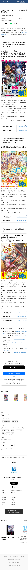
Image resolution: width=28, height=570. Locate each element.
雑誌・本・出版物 (6, 421)
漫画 (3, 433)
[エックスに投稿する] (6, 24)
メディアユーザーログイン (14, 367)
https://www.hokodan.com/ (14, 344)
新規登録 (22, 1)
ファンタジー (19, 430)
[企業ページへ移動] (14, 470)
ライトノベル (15, 427)
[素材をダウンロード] (15, 24)
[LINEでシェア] (11, 24)
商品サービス (5, 415)
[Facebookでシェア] (8, 24)
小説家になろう (5, 430)
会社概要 (5, 556)
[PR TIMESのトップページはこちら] (5, 1)
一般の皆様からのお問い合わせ (14, 565)
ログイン (18, 1)
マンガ (8, 433)
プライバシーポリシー (14, 556)
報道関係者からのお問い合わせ (14, 559)
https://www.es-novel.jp (7, 15)
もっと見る (24, 520)
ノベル (8, 427)
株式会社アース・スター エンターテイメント (14, 477)
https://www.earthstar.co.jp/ (20, 352)
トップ (3, 457)
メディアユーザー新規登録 (14, 373)
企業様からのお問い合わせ (14, 562)
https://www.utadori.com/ (18, 342)
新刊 (13, 433)
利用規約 (22, 556)
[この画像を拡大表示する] (6, 397)
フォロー (14, 483)
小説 (3, 427)
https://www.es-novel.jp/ (20, 335)
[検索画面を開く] (26, 1)
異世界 (12, 430)
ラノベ (21, 427)
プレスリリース (9, 457)
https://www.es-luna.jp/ (19, 339)
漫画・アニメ (15, 421)
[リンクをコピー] (17, 24)
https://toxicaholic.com (15, 346)
